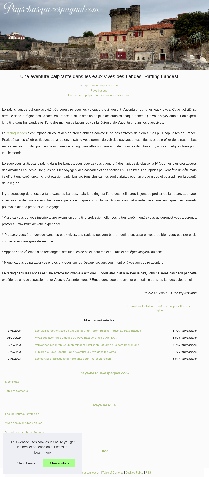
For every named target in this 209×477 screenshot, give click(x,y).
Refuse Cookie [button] (26, 463)
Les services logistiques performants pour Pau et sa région (158, 308)
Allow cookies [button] (59, 463)
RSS (148, 472)
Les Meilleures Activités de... (23, 413)
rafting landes (17, 133)
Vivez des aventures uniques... (25, 422)
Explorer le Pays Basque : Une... (26, 441)
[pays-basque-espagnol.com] (104, 35)
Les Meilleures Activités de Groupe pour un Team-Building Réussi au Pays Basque (88, 330)
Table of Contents (16, 390)
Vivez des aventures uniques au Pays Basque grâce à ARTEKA (75, 337)
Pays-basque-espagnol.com (83, 472)
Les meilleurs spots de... (21, 459)
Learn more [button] (42, 452)
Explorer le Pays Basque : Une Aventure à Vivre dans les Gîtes (75, 351)
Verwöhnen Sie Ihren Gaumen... (26, 432)
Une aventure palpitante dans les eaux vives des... (99, 95)
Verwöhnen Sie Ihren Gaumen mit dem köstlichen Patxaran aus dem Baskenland (87, 344)
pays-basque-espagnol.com (101, 85)
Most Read (12, 381)
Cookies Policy (134, 472)
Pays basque (99, 90)
